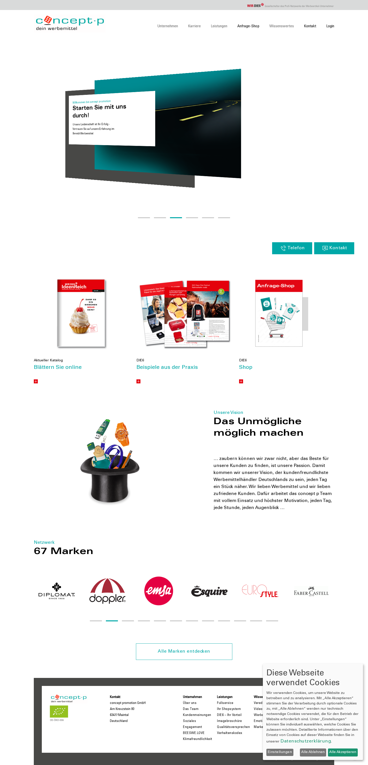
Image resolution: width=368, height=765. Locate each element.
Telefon (296, 248)
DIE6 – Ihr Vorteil (229, 715)
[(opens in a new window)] (81, 314)
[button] (144, 217)
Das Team (191, 709)
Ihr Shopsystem (229, 709)
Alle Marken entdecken (184, 651)
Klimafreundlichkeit (197, 739)
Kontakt (310, 26)
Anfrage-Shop (248, 26)
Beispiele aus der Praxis (167, 367)
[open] (36, 381)
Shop (245, 367)
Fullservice (225, 703)
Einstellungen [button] (280, 752)
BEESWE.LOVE (194, 733)
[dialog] (313, 711)
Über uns (190, 703)
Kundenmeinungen (197, 715)
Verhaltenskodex (229, 733)
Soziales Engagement (192, 724)
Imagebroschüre (229, 721)
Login (330, 26)
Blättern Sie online (58, 367)
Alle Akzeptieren (342, 752)
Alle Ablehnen (313, 752)
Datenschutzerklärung (305, 741)
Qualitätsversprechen (233, 727)
